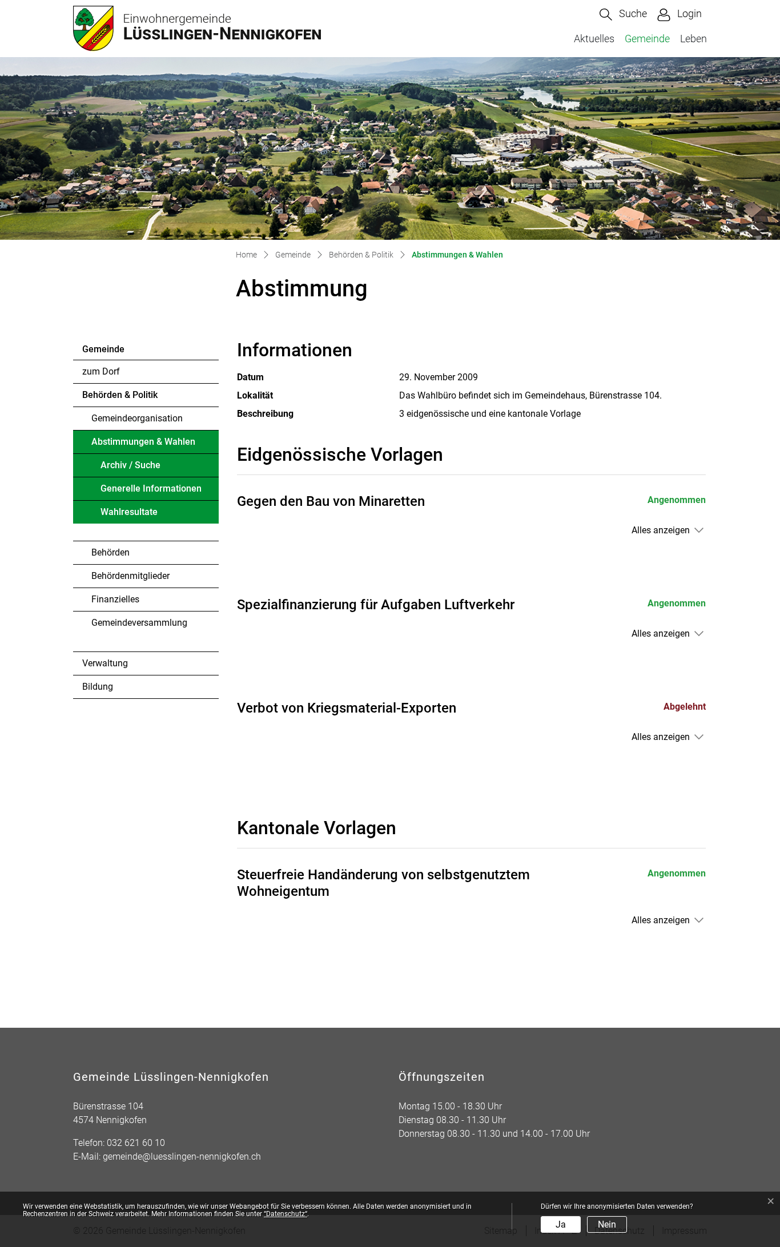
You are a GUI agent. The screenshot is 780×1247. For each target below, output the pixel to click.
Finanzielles (115, 599)
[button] (623, 14)
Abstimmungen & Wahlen (143, 444)
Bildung (97, 686)
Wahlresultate (129, 511)
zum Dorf (101, 371)
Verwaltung (105, 663)
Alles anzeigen (661, 530)
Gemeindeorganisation (137, 418)
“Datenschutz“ (285, 1214)
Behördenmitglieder (130, 575)
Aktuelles (594, 39)
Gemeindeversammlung (139, 622)
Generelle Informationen (151, 488)
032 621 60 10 (136, 1142)
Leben (693, 39)
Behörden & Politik (120, 394)
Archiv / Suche (130, 465)
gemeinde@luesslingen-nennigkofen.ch (182, 1156)
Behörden (110, 552)
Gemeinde (647, 39)
